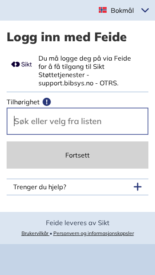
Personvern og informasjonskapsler (93, 233)
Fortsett (77, 155)
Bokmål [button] (122, 10)
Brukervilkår (35, 233)
